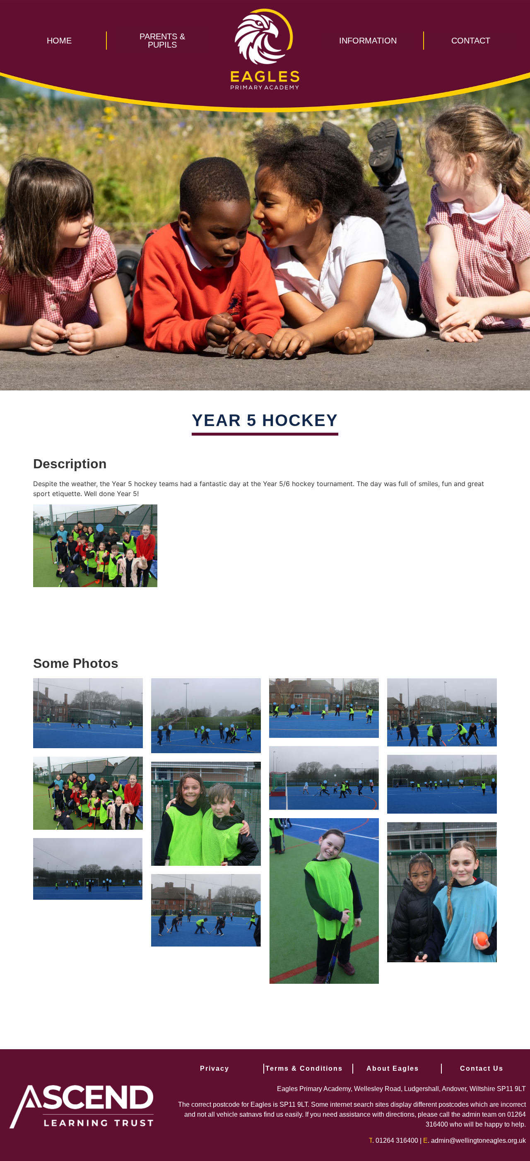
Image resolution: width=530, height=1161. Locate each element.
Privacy (214, 1068)
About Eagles (392, 1068)
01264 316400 (397, 1140)
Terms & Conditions (304, 1068)
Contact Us (482, 1068)
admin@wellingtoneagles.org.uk (478, 1140)
